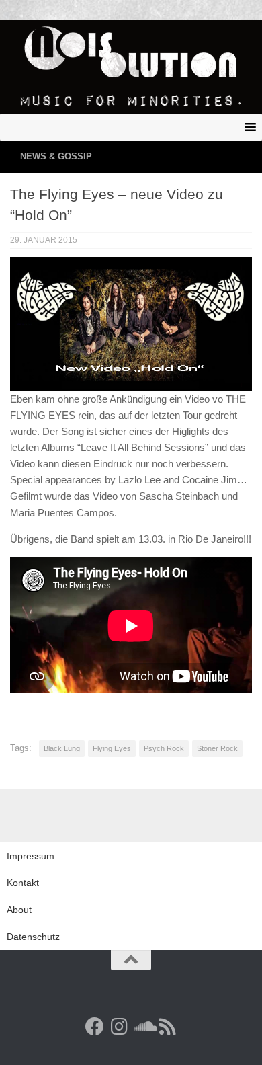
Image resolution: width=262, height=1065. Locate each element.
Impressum (30, 856)
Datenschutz (33, 936)
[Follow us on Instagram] (119, 1026)
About (19, 909)
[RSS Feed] (167, 1026)
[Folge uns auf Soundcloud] (143, 1026)
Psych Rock (164, 748)
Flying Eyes (112, 748)
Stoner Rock (217, 748)
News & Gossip (56, 156)
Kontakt (23, 882)
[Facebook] (94, 1026)
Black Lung (62, 748)
